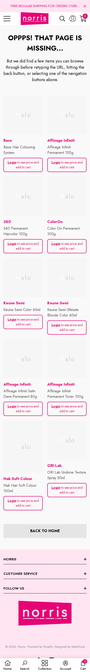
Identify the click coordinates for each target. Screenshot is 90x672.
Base (7, 140)
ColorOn (55, 221)
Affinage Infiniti (61, 140)
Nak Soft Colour (17, 478)
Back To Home (45, 531)
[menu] (6, 18)
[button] (85, 6)
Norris (21, 646)
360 (7, 221)
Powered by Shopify (40, 646)
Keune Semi (13, 303)
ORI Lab (54, 465)
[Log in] (72, 18)
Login (12, 162)
